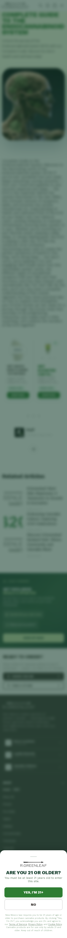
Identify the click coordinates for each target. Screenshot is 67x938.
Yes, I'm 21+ (33, 892)
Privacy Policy (35, 924)
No (33, 904)
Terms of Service (18, 924)
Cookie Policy (55, 924)
